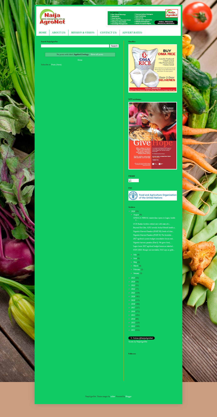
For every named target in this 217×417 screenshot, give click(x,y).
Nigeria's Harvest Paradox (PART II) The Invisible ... (153, 235)
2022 (133, 289)
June (135, 258)
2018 (133, 304)
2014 (133, 319)
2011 (133, 330)
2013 (133, 323)
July (135, 255)
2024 (133, 282)
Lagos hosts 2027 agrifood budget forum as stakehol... (153, 246)
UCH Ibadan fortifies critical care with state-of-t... (151, 224)
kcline (113, 396)
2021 (133, 293)
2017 (133, 308)
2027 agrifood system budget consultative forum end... (153, 239)
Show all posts (97, 54)
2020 (133, 296)
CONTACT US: (108, 32)
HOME (43, 32)
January (136, 273)
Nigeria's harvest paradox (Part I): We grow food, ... (152, 242)
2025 (133, 278)
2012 (133, 326)
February (137, 269)
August (136, 215)
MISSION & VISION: (83, 32)
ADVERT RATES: (132, 32)
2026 (133, 211)
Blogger (128, 396)
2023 (133, 285)
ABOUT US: (59, 32)
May (135, 262)
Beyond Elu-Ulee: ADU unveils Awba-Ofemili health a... (154, 227)
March (136, 266)
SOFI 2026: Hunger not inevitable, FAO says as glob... (154, 250)
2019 (133, 300)
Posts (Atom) (56, 65)
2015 (133, 315)
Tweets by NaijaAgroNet (137, 342)
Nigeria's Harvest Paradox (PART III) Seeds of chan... (153, 231)
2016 (133, 311)
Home (80, 60)
